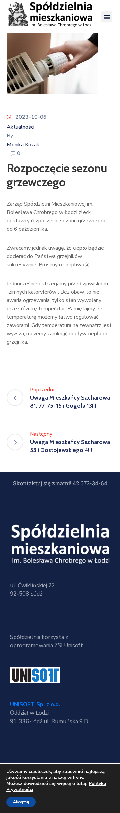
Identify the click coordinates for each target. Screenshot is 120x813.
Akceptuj (21, 802)
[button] (106, 16)
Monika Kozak (23, 144)
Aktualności (20, 127)
